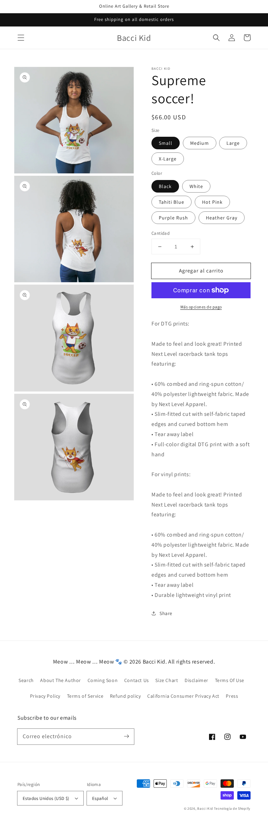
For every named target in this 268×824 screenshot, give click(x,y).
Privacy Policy (45, 696)
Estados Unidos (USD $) (46, 798)
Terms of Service (85, 696)
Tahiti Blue (171, 202)
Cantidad (160, 233)
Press (232, 696)
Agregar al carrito (201, 270)
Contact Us (136, 680)
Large (233, 143)
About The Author (60, 680)
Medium (199, 143)
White (196, 186)
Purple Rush (173, 218)
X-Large (168, 159)
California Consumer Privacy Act (183, 696)
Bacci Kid (205, 808)
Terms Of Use (229, 680)
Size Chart (166, 680)
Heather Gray (221, 218)
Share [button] (165, 613)
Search (26, 680)
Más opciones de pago (201, 306)
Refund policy (125, 696)
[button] (21, 37)
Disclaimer (196, 680)
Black (165, 186)
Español (100, 798)
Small (165, 143)
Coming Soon (103, 680)
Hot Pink (212, 202)
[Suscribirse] (126, 736)
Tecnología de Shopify (232, 808)
